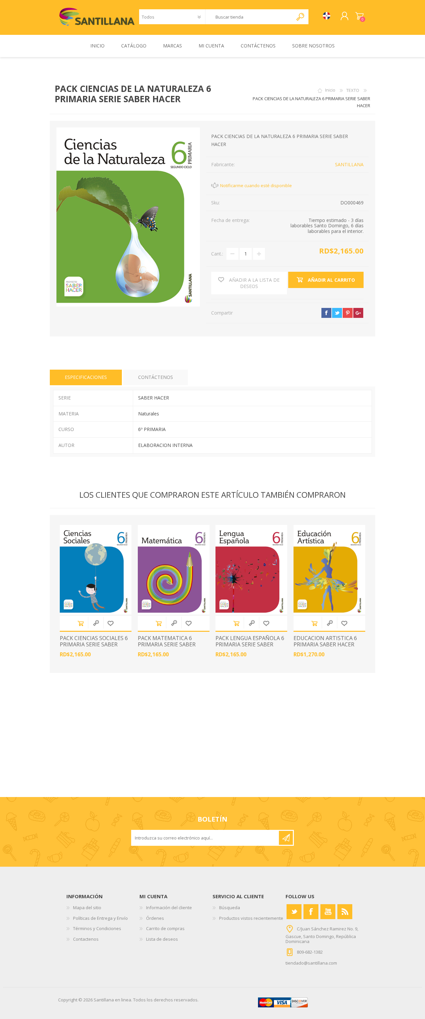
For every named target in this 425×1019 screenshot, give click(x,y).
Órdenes (155, 918)
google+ (358, 313)
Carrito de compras (359, 16)
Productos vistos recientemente (251, 918)
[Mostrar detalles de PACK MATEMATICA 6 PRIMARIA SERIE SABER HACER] (174, 570)
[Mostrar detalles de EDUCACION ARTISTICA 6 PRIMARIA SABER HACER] (329, 570)
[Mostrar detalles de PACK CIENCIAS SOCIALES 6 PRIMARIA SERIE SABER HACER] (95, 570)
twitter (337, 313)
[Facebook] (310, 911)
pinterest (348, 313)
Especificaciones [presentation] (86, 377)
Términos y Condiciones (97, 928)
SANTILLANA (349, 164)
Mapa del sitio (87, 907)
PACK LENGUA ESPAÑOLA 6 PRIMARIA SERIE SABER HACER (249, 644)
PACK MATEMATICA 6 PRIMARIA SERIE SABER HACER (167, 644)
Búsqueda (229, 907)
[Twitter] (294, 911)
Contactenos (86, 939)
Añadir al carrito (80, 623)
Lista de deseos (162, 939)
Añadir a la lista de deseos (110, 623)
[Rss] (344, 911)
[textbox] (249, 16)
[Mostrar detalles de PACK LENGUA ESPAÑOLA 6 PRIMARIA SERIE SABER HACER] (251, 570)
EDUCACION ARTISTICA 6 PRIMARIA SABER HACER (325, 641)
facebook (326, 313)
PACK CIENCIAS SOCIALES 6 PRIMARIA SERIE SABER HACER (94, 644)
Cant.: (217, 254)
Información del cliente (169, 907)
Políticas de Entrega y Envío (100, 918)
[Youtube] (327, 911)
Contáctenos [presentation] (155, 377)
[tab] (86, 377)
